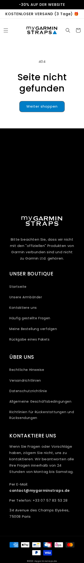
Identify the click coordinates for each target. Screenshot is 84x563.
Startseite (18, 286)
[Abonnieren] (69, 190)
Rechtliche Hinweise (26, 369)
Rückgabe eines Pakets (29, 339)
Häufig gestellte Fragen (29, 318)
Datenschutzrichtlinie (28, 391)
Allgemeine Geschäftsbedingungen (40, 401)
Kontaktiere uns (23, 307)
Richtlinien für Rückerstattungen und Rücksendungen (41, 415)
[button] (6, 30)
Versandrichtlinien (25, 380)
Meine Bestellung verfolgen (33, 329)
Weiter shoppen (42, 106)
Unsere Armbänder (25, 297)
